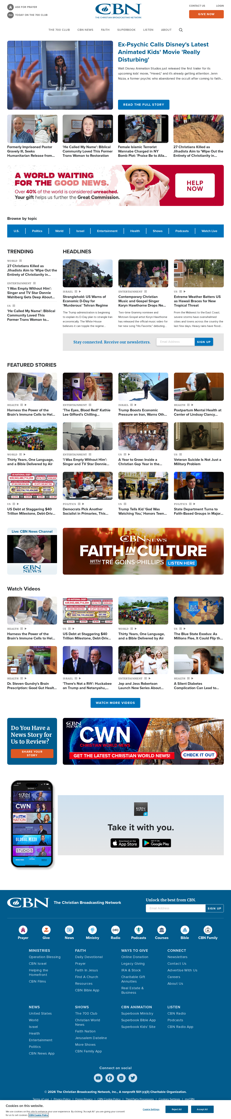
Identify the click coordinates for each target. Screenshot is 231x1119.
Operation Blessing (45, 957)
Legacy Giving (133, 963)
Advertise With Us (182, 970)
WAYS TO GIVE (134, 950)
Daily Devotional (89, 957)
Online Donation (135, 957)
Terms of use (40, 1099)
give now (206, 14)
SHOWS (82, 1007)
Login (220, 6)
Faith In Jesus (86, 970)
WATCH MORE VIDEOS (115, 702)
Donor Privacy (84, 1099)
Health (135, 231)
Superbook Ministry (137, 1013)
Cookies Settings (169, 1099)
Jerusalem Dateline (91, 1038)
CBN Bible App (87, 990)
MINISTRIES (39, 950)
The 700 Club (59, 30)
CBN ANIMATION (136, 1007)
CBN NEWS (85, 30)
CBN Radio (176, 1013)
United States (40, 1013)
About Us (175, 983)
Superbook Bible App (138, 1020)
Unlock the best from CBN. (171, 900)
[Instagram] (121, 1078)
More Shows (85, 1044)
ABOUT (166, 30)
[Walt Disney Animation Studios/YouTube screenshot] (60, 75)
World (59, 231)
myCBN (189, 1099)
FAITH (105, 30)
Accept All (202, 1109)
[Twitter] (132, 1078)
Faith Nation (85, 1031)
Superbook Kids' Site (138, 1027)
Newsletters (177, 957)
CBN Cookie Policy (109, 1099)
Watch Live (209, 231)
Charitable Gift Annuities (133, 979)
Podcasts (182, 231)
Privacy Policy (62, 1099)
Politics (37, 231)
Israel (80, 231)
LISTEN (148, 30)
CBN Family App (88, 1051)
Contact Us (197, 6)
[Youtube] (98, 1078)
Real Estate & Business (132, 990)
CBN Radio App (180, 1027)
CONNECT (176, 950)
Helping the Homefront (38, 972)
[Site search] (180, 31)
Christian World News (87, 1022)
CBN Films (37, 981)
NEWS (34, 1007)
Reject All (177, 1109)
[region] (115, 1109)
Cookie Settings (151, 1109)
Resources (84, 983)
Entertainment (107, 231)
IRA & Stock (131, 970)
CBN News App (42, 1053)
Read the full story (143, 104)
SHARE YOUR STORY (32, 753)
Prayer (80, 963)
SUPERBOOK (126, 30)
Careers (173, 977)
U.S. (16, 231)
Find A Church (86, 977)
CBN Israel (38, 963)
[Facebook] (109, 1078)
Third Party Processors (139, 1099)
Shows (158, 231)
